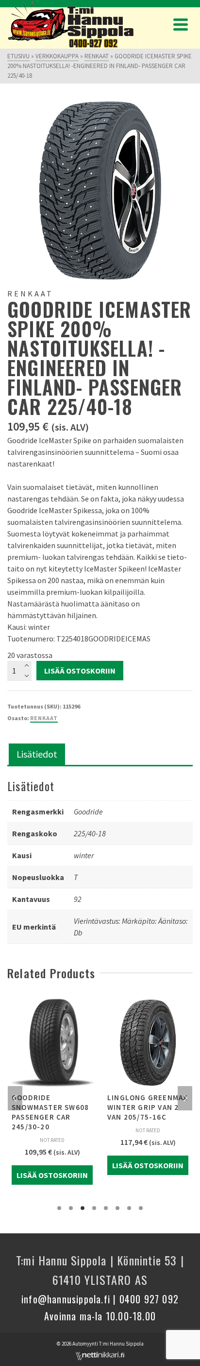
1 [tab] (59, 1208)
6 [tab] (117, 1208)
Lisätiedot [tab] (37, 754)
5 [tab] (106, 1208)
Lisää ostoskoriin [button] (52, 1175)
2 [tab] (71, 1208)
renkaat (44, 718)
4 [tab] (94, 1208)
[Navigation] (180, 24)
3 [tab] (82, 1208)
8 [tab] (141, 1208)
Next (185, 1098)
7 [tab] (129, 1208)
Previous (15, 1098)
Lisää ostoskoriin (80, 670)
